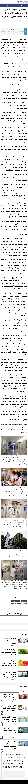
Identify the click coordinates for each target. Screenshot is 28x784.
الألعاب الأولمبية (15, 601)
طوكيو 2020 (19, 20)
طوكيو (23, 601)
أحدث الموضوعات (23, 5)
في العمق (15, 5)
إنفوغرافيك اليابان (7, 5)
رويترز (13, 603)
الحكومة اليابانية (21, 603)
